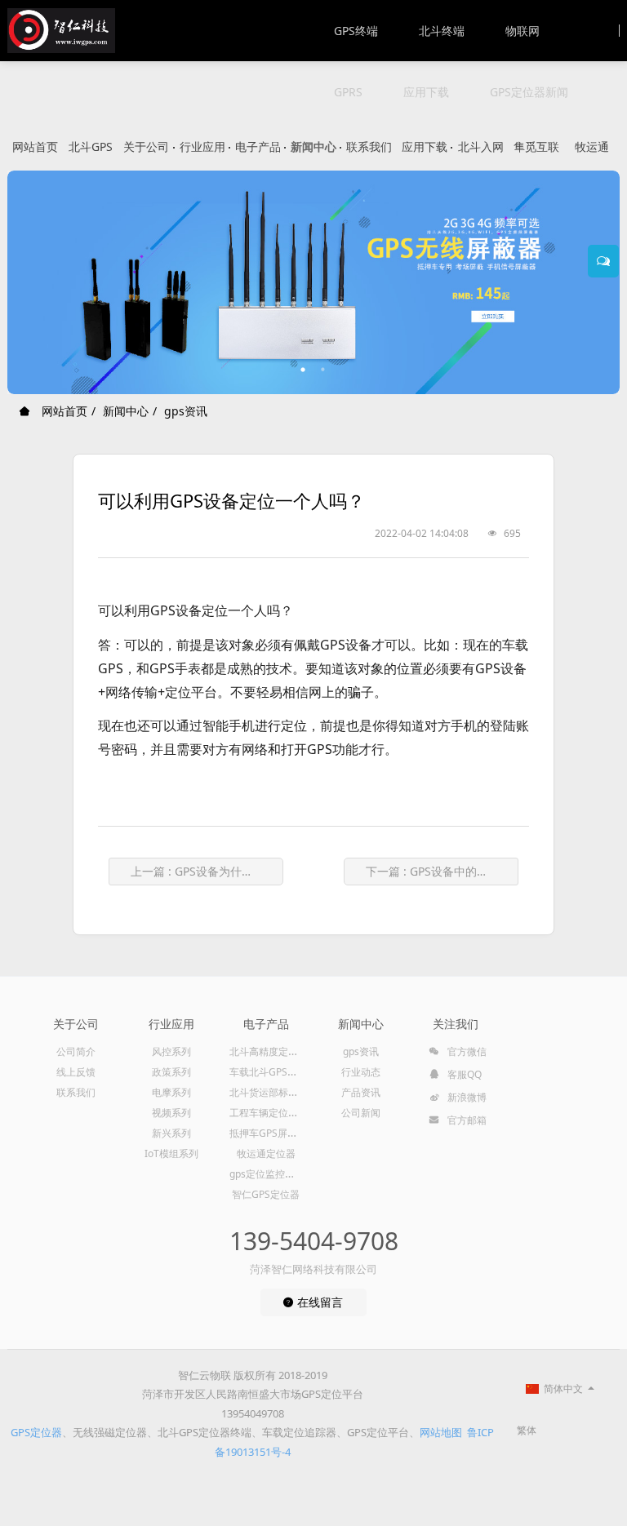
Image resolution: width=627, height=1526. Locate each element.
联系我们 (369, 146)
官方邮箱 (466, 1120)
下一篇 (442, 871)
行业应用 (202, 146)
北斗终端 (442, 30)
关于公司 (146, 146)
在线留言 (318, 1302)
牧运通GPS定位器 (592, 155)
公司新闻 (360, 1113)
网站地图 (441, 1432)
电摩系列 (171, 1092)
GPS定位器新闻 (529, 92)
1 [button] (304, 370)
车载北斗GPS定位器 (273, 1072)
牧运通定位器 (266, 1153)
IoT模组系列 (171, 1153)
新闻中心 (313, 146)
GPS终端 (356, 30)
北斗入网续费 (481, 155)
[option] (313, 282)
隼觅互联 (536, 146)
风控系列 (171, 1051)
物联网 (522, 30)
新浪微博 (466, 1097)
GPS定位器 (36, 1432)
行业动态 (360, 1072)
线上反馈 (76, 1072)
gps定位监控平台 (267, 1174)
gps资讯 (185, 411)
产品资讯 (360, 1092)
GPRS (348, 92)
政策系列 (171, 1072)
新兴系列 (171, 1133)
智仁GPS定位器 (266, 1194)
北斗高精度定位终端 (273, 1051)
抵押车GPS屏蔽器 (268, 1133)
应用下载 (426, 92)
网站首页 (35, 146)
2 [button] (323, 370)
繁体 (526, 1430)
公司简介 (76, 1051)
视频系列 (171, 1113)
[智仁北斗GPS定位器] (61, 30)
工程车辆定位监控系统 (278, 1113)
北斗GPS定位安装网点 (90, 155)
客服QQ (463, 1074)
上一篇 (207, 871)
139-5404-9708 (313, 1241)
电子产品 (258, 146)
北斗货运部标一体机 (273, 1092)
